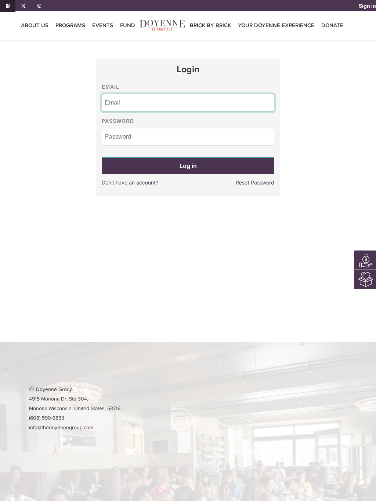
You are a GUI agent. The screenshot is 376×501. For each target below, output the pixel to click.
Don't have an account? (130, 182)
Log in (188, 165)
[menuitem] (127, 25)
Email (111, 87)
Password (118, 121)
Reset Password (255, 182)
